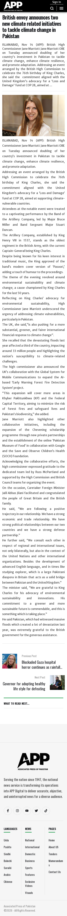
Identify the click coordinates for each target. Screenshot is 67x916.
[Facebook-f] (8, 811)
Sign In (56, 2)
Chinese (8, 882)
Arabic (7, 875)
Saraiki (8, 868)
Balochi (8, 861)
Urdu (6, 840)
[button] (52, 8)
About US (53, 847)
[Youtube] (27, 811)
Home (52, 840)
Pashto (7, 847)
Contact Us (55, 872)
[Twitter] (36, 811)
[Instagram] (17, 811)
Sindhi (7, 854)
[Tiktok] (46, 811)
